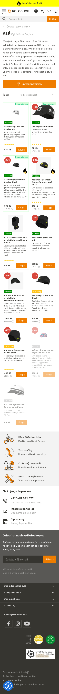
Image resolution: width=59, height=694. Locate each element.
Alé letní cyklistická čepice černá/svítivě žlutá (42, 182)
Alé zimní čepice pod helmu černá (14, 351)
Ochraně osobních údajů (22, 573)
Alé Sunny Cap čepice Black (42, 296)
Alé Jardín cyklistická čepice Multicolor (42, 351)
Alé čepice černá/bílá (42, 126)
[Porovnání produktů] (43, 11)
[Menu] (4, 11)
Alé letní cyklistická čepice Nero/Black (14, 406)
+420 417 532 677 (22, 498)
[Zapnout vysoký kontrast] (8, 686)
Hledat (52, 18)
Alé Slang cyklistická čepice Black (14, 180)
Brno (30, 523)
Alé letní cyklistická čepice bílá (14, 127)
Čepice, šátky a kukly (18, 26)
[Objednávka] (56, 11)
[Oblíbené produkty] (49, 11)
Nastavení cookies (13, 680)
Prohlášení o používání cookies (20, 676)
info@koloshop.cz (22, 508)
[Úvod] (18, 11)
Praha (14, 523)
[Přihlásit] (36, 11)
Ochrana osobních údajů (16, 672)
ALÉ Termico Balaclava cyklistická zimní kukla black (15, 240)
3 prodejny (18, 519)
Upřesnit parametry (32, 84)
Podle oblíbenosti (28, 94)
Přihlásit (50, 559)
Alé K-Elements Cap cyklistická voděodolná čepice (14, 298)
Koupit (21, 150)
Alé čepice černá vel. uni (42, 239)
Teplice (23, 523)
